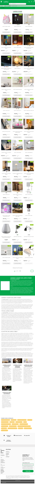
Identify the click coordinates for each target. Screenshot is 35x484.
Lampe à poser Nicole (28, 194)
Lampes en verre (4, 430)
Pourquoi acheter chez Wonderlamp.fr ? (3, 462)
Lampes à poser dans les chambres (17, 366)
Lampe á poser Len (17, 68)
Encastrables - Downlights (6, 424)
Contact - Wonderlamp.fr (3, 467)
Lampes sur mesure (27, 428)
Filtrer (2, 7)
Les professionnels (3, 465)
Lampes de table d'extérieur (6, 393)
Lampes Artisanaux (13, 426)
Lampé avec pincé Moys (17, 236)
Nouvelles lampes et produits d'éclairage (2, 470)
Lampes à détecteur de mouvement (24, 426)
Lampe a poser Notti (6, 194)
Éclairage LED (4, 428)
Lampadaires (13, 419)
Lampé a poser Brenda (28, 152)
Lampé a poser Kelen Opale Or (29, 110)
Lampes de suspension (5, 419)
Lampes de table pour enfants (28, 365)
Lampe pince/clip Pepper (29, 257)
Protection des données (8, 451)
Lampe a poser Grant (28, 26)
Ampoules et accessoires (12, 428)
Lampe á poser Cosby (28, 215)
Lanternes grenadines (23, 424)
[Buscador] (10, 4)
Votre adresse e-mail (26, 462)
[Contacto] (29, 2)
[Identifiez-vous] (32, 2)
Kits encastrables (15, 424)
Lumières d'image (5, 426)
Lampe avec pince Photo (6, 131)
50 (20, 271)
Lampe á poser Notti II (17, 110)
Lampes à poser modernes (7, 365)
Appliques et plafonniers (22, 419)
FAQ (1, 457)
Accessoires (21, 428)
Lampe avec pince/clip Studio (29, 236)
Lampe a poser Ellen (17, 26)
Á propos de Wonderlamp (2, 455)
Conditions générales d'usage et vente (7, 454)
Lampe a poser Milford (6, 257)
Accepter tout (17, 480)
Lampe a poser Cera (6, 110)
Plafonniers (30, 419)
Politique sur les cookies (7, 456)
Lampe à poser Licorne (6, 26)
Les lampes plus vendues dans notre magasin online (3, 472)
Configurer (4, 482)
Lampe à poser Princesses (17, 89)
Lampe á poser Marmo (17, 47)
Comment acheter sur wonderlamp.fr (3, 460)
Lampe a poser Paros (17, 152)
